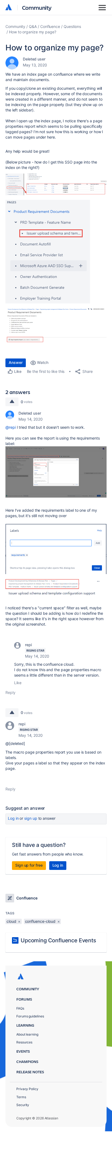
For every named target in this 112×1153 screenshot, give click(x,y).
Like (17, 682)
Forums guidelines (30, 1016)
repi (28, 644)
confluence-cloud (40, 921)
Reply (10, 692)
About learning (27, 1034)
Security (22, 1105)
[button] (56, 184)
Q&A (33, 26)
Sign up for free (29, 865)
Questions (72, 26)
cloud (11, 921)
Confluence (50, 26)
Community (37, 7)
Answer (16, 362)
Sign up (30, 818)
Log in (13, 818)
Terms (21, 1097)
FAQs (20, 1008)
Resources (24, 1042)
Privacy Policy (27, 1089)
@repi (10, 427)
